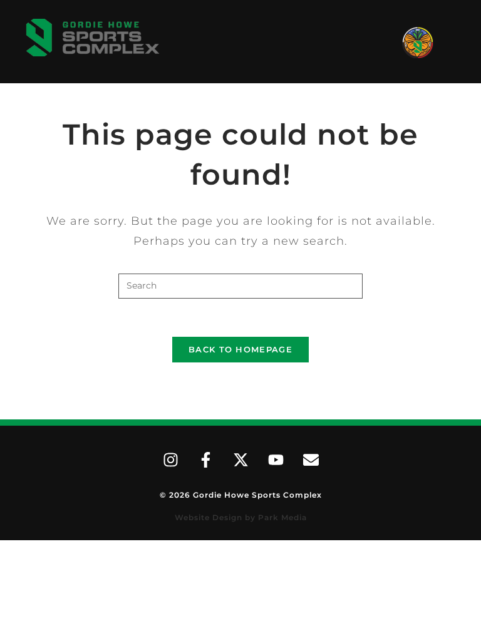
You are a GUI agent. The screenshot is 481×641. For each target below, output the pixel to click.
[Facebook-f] (205, 460)
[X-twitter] (240, 460)
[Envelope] (310, 460)
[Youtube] (275, 460)
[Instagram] (170, 460)
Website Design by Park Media (241, 517)
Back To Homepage (240, 349)
